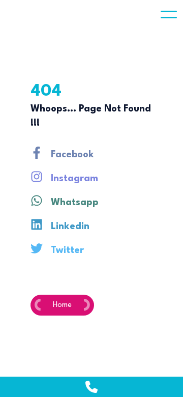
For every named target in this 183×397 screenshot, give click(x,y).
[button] (169, 14)
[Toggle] (169, 14)
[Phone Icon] (91, 387)
